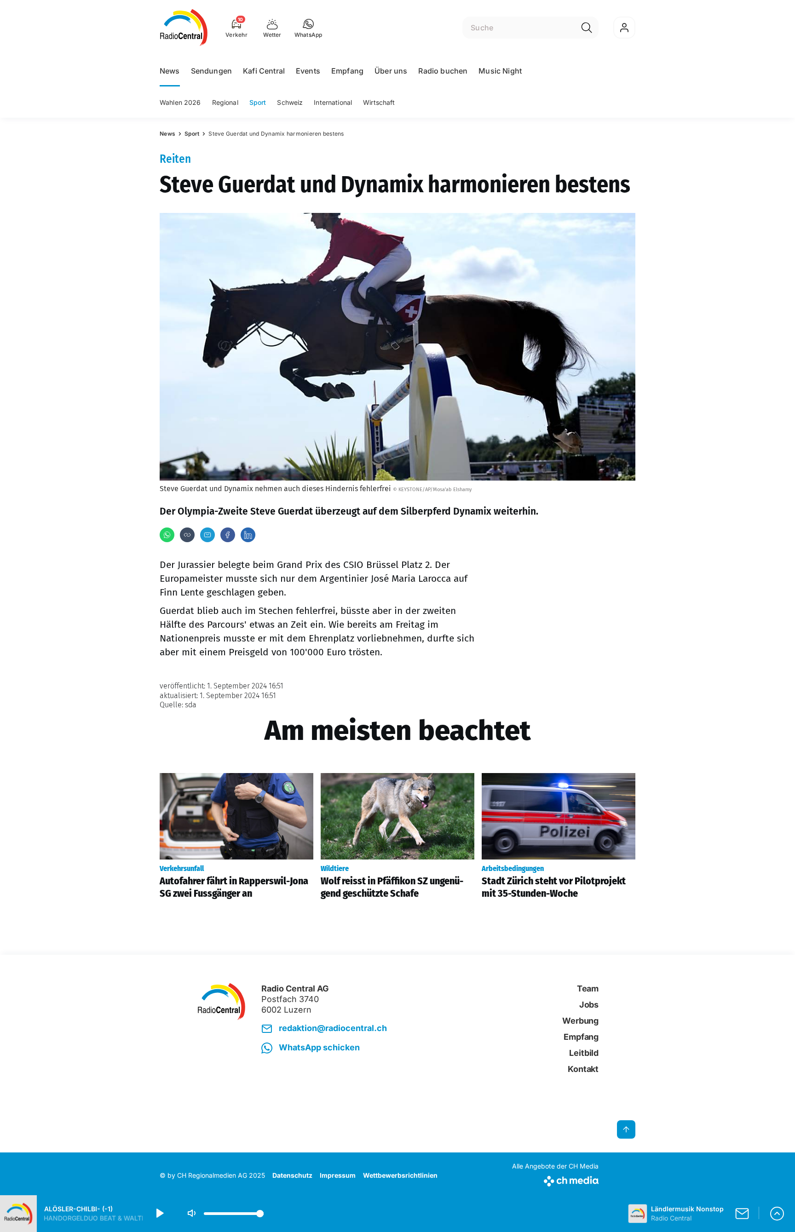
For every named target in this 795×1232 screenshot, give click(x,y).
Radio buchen (442, 70)
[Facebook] (227, 534)
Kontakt (583, 1069)
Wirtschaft (379, 102)
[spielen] (159, 1213)
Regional (225, 102)
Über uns (390, 70)
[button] (308, 27)
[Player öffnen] (777, 1214)
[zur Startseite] (183, 27)
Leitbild (584, 1053)
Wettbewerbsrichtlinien (400, 1175)
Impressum (338, 1175)
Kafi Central (264, 70)
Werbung (580, 1021)
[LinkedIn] (248, 534)
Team (588, 988)
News (170, 70)
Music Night (500, 70)
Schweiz (290, 102)
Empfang (347, 70)
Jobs (589, 1004)
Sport (257, 102)
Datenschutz (292, 1175)
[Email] (207, 534)
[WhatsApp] (167, 534)
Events (308, 70)
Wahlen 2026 (180, 102)
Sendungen (211, 70)
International (333, 102)
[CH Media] (555, 1179)
